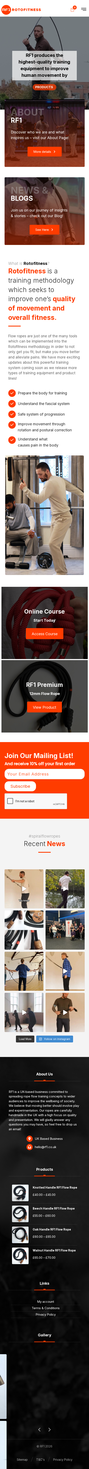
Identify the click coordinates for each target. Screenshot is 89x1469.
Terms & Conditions (46, 1308)
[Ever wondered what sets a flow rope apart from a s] (65, 1012)
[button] (84, 9)
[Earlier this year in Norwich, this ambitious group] (24, 971)
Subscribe (20, 786)
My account (45, 1302)
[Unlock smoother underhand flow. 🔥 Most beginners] (65, 971)
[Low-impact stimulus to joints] (21, 10)
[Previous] (39, 1429)
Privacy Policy (46, 1314)
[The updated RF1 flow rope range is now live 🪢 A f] (24, 930)
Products (44, 87)
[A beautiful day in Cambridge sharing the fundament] (24, 1012)
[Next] (49, 1429)
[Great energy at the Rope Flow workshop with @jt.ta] (65, 930)
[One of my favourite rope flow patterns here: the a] (24, 889)
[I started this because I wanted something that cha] (65, 889)
